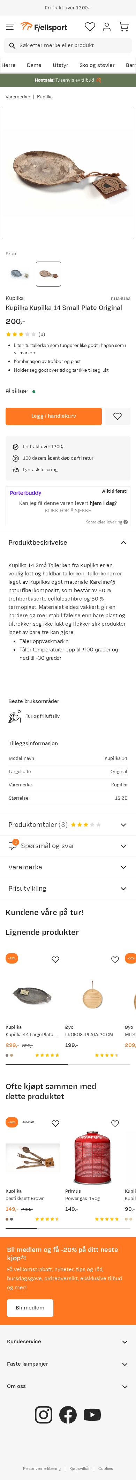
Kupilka (45, 97)
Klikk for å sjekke (68, 510)
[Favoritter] (90, 26)
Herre (8, 65)
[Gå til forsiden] (43, 27)
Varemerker (18, 97)
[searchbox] (75, 45)
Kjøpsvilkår (79, 1468)
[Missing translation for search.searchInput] (12, 46)
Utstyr (60, 65)
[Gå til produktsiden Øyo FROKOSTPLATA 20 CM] (92, 994)
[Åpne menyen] (10, 27)
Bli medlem (30, 1308)
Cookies (105, 1468)
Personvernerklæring (42, 1468)
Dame (34, 65)
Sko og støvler (97, 65)
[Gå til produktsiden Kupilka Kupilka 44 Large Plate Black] (33, 994)
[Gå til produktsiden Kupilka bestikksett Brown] (33, 1158)
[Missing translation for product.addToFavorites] (117, 416)
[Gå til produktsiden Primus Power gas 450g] (92, 1158)
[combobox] (68, 45)
